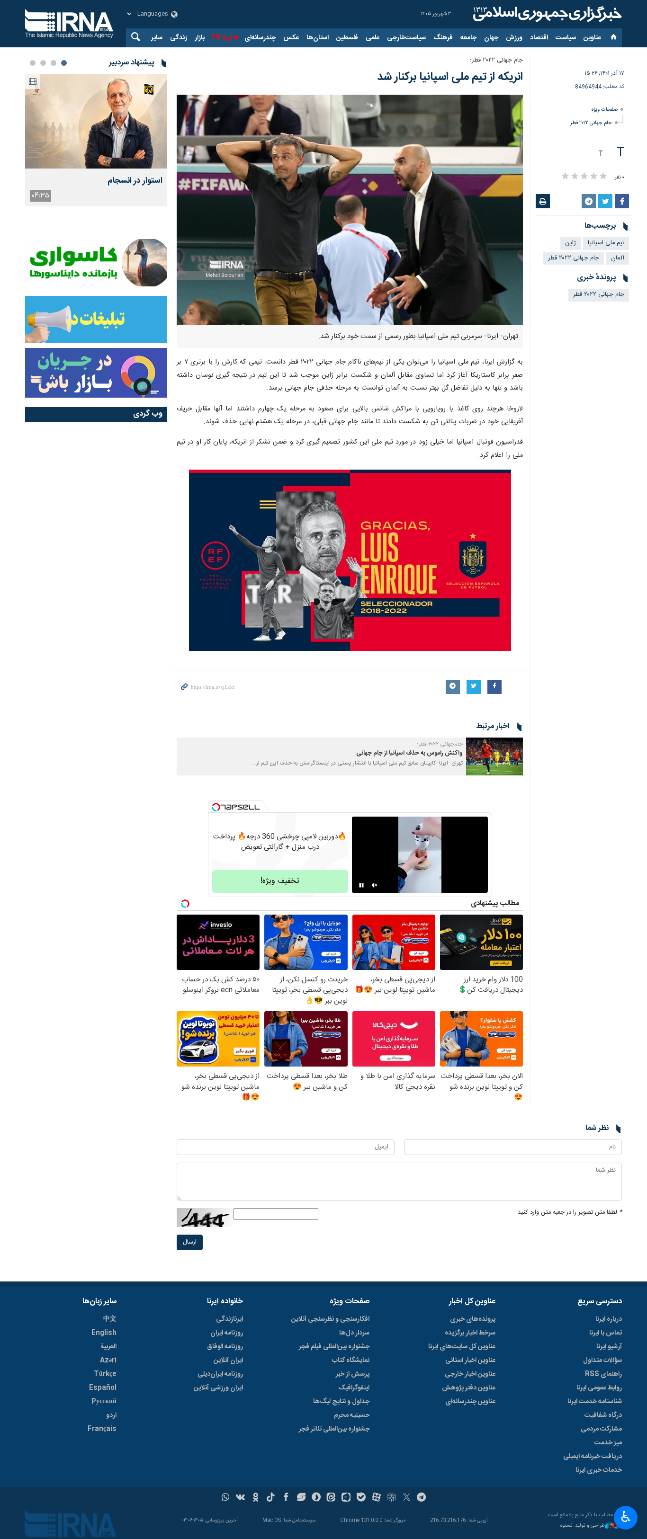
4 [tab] (33, 63)
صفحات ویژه (605, 109)
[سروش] (316, 1498)
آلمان (617, 258)
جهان (491, 38)
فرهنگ (443, 38)
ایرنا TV (221, 38)
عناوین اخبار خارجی (470, 1374)
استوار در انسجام (135, 181)
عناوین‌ (592, 38)
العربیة (108, 1346)
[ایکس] (406, 1498)
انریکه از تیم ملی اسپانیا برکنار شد (450, 77)
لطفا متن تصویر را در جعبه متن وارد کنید (570, 1212)
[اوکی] (255, 1498)
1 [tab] (64, 63)
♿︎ (626, 1516)
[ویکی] (240, 1498)
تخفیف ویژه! (280, 881)
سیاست (566, 38)
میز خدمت (608, 1443)
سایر (156, 38)
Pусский (104, 1401)
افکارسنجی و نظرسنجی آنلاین (330, 1319)
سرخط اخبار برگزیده (470, 1333)
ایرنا (546, 14)
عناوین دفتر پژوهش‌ (468, 1388)
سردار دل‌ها (354, 1333)
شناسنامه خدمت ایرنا (594, 1401)
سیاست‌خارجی (406, 38)
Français (102, 1429)
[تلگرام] (421, 1498)
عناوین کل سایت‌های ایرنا (461, 1346)
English (104, 1333)
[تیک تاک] (270, 1498)
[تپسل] (216, 807)
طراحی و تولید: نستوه (582, 1526)
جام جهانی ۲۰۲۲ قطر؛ (496, 60)
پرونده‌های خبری (472, 1319)
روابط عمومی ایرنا (599, 1388)
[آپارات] (376, 1498)
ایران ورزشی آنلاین (218, 1388)
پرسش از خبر (352, 1374)
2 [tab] (53, 63)
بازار (200, 38)
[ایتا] (331, 1498)
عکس (291, 38)
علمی (372, 38)
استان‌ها (317, 38)
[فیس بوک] (285, 1498)
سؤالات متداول (602, 1360)
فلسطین (347, 38)
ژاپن (570, 243)
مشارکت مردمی (601, 1429)
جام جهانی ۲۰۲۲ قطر (591, 122)
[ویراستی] (301, 1498)
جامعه (468, 38)
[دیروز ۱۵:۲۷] (96, 121)
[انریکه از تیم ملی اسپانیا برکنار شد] (350, 210)
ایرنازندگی (229, 1319)
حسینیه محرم (351, 1415)
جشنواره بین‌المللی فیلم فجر (334, 1346)
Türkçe (105, 1374)
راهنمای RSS (603, 1374)
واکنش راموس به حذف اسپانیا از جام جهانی (409, 753)
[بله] (361, 1498)
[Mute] (374, 885)
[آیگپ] (346, 1498)
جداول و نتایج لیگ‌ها (341, 1401)
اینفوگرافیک (353, 1388)
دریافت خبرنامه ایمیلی (592, 1456)
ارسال (190, 1242)
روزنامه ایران (226, 1333)
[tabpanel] (96, 140)
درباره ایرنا (608, 1319)
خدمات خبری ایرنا (598, 1470)
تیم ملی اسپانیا (606, 243)
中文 (110, 1319)
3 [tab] (43, 63)
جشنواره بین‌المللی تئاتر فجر (334, 1429)
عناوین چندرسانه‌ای (470, 1401)
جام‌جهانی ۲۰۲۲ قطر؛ (440, 744)
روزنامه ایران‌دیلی (220, 1374)
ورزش (514, 38)
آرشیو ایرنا (609, 1346)
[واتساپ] (225, 1498)
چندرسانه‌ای (260, 38)
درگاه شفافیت (603, 1415)
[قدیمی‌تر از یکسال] (494, 756)
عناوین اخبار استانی (470, 1360)
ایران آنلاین (228, 1360)
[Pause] (361, 885)
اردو (111, 1415)
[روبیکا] (391, 1498)
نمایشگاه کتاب (350, 1360)
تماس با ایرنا (605, 1333)
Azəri (108, 1360)
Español (103, 1388)
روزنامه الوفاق (225, 1346)
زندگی (178, 38)
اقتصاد (539, 38)
